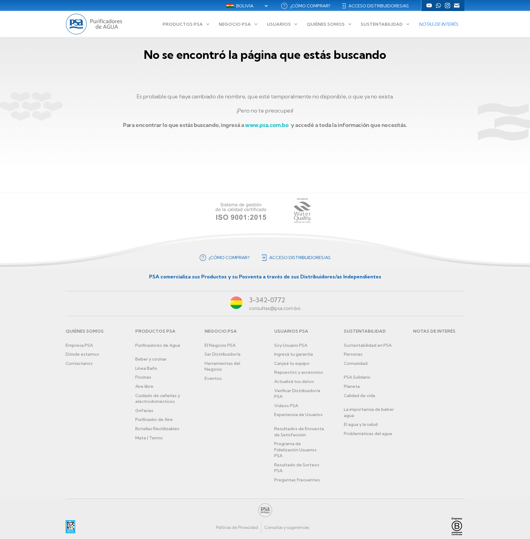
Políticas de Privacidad (237, 527)
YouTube (429, 5)
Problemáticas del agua (368, 433)
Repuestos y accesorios (298, 372)
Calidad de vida (359, 395)
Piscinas (143, 377)
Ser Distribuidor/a (222, 354)
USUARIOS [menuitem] (279, 24)
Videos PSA (286, 405)
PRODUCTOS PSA (155, 331)
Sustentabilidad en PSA (368, 345)
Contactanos (79, 363)
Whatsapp (438, 5)
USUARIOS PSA (291, 331)
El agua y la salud (361, 424)
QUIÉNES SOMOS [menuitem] (326, 24)
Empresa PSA (79, 345)
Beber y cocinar (151, 359)
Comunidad (355, 363)
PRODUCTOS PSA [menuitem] (183, 24)
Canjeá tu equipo (291, 363)
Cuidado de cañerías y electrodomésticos (157, 398)
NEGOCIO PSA (221, 331)
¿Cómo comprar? (310, 5)
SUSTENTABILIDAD (365, 331)
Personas (353, 354)
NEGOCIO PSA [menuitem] (235, 24)
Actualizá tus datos (294, 381)
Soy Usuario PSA (290, 345)
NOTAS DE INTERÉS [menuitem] (438, 24)
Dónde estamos (82, 354)
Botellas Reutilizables (157, 428)
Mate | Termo (149, 438)
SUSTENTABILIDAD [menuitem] (382, 24)
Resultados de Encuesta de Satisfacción (299, 432)
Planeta (352, 386)
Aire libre (144, 386)
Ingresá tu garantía (293, 354)
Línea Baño (146, 368)
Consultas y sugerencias (286, 527)
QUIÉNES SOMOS (85, 331)
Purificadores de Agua (157, 345)
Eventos (213, 378)
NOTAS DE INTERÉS (434, 331)
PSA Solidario (357, 377)
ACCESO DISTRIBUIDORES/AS (378, 5)
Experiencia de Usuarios (298, 414)
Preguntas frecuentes (297, 480)
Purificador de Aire (154, 419)
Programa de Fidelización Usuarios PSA (295, 449)
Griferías (144, 410)
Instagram (447, 5)
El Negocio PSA (220, 345)
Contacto (457, 5)
